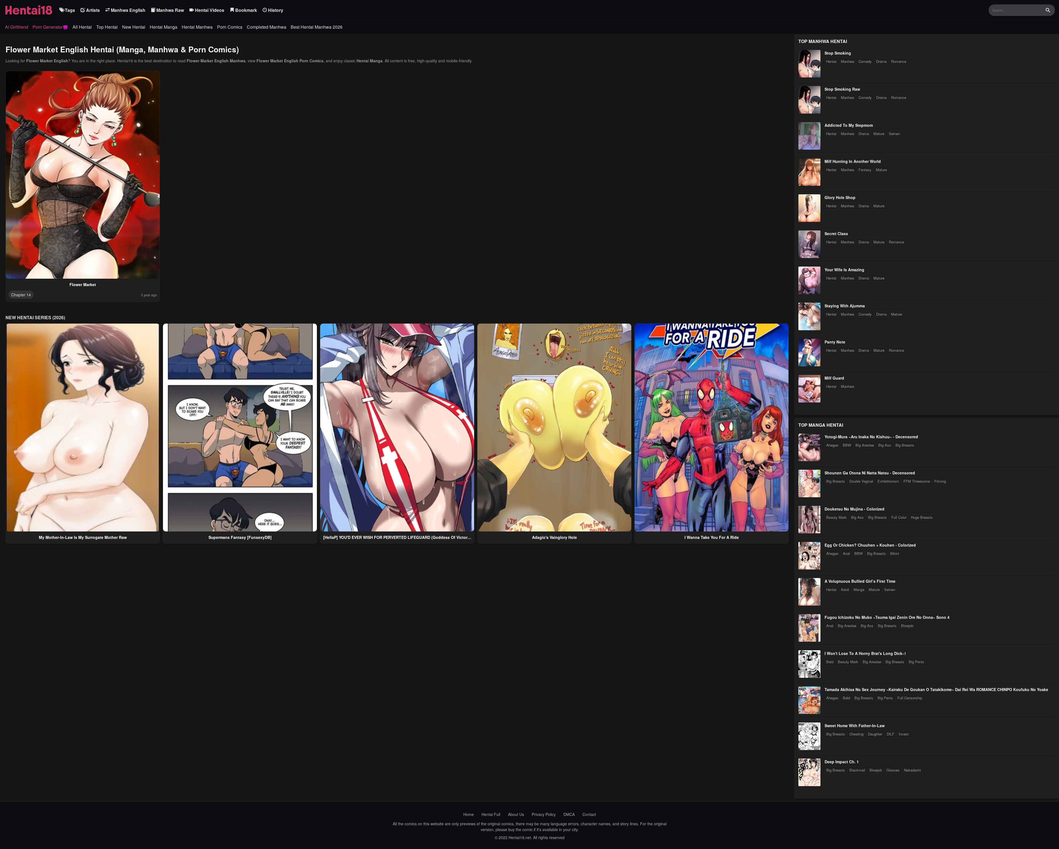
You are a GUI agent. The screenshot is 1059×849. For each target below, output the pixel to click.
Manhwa (847, 61)
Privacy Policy (544, 814)
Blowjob (907, 625)
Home (468, 814)
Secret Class (836, 233)
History (275, 10)
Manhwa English (127, 10)
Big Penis (916, 661)
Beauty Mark (836, 517)
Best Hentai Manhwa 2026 (317, 27)
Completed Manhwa (266, 27)
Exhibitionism (888, 481)
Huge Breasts (922, 517)
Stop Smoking (838, 53)
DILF (890, 734)
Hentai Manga (163, 27)
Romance (898, 61)
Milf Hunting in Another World (853, 161)
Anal (846, 553)
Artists (92, 10)
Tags (69, 10)
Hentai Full (491, 814)
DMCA (569, 814)
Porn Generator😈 (50, 27)
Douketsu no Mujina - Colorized (854, 509)
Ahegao (832, 445)
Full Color (898, 517)
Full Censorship (909, 697)
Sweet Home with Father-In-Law (855, 725)
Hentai (831, 61)
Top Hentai (107, 27)
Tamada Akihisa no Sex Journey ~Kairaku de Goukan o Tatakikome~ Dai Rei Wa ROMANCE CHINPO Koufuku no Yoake (936, 689)
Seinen (894, 133)
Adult (845, 589)
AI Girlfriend (16, 27)
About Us (516, 814)
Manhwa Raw (169, 10)
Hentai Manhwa (197, 27)
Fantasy (865, 169)
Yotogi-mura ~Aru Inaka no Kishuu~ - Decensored (871, 436)
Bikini (894, 553)
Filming (940, 481)
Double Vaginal (861, 481)
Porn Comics (229, 27)
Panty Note (835, 342)
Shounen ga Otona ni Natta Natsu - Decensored (870, 472)
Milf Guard (834, 378)
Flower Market (82, 284)
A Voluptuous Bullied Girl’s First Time (860, 581)
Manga (859, 589)
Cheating (856, 734)
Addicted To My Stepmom (849, 125)
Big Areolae (864, 445)
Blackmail (857, 770)
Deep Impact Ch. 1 (842, 761)
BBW (847, 445)
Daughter (875, 734)
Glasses (893, 770)
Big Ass (884, 445)
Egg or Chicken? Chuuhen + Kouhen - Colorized (870, 545)
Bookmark (245, 10)
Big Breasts (904, 445)
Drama (881, 61)
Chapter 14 (21, 294)
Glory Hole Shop (840, 197)
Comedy (865, 61)
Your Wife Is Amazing (844, 269)
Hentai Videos (209, 10)
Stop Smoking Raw (842, 89)
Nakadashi (912, 770)
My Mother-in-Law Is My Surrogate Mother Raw (83, 537)
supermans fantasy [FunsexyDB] (240, 537)
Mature (878, 133)
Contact (589, 814)
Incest (904, 734)
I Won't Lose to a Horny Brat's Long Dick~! (865, 653)
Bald (829, 661)
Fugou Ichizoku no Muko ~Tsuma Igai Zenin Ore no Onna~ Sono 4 (887, 617)
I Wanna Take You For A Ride (711, 537)
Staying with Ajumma (845, 305)
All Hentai (82, 27)
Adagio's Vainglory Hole (554, 537)
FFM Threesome (916, 481)
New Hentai (133, 27)
